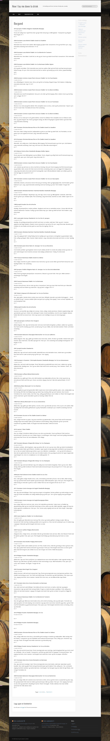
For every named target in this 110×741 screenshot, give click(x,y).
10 (50, 692)
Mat (19, 14)
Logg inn (73, 723)
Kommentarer (75, 729)
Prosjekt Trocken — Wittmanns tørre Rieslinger (82, 24)
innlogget (22, 707)
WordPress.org (74, 732)
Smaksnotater (29, 14)
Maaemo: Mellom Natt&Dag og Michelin (82, 46)
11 (51, 692)
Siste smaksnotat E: (48, 721)
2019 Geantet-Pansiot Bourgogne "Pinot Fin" (22, 723)
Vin (13, 14)
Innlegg (74, 726)
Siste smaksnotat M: (19, 721)
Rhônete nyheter (82, 37)
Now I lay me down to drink (25, 6)
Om (38, 14)
